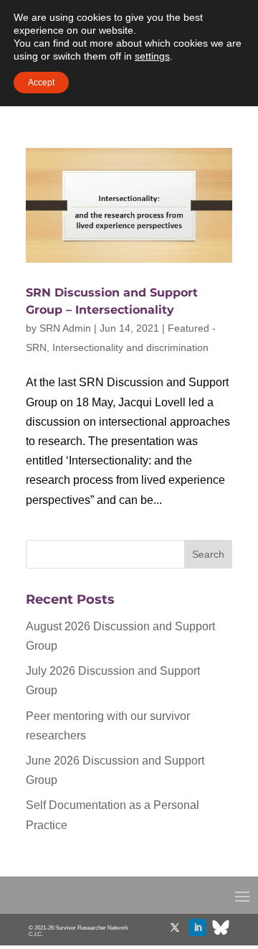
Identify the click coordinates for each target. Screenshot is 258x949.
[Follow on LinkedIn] (197, 927)
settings (152, 56)
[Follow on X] (174, 927)
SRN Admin (65, 328)
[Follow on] (220, 927)
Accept (41, 83)
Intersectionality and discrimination (130, 347)
